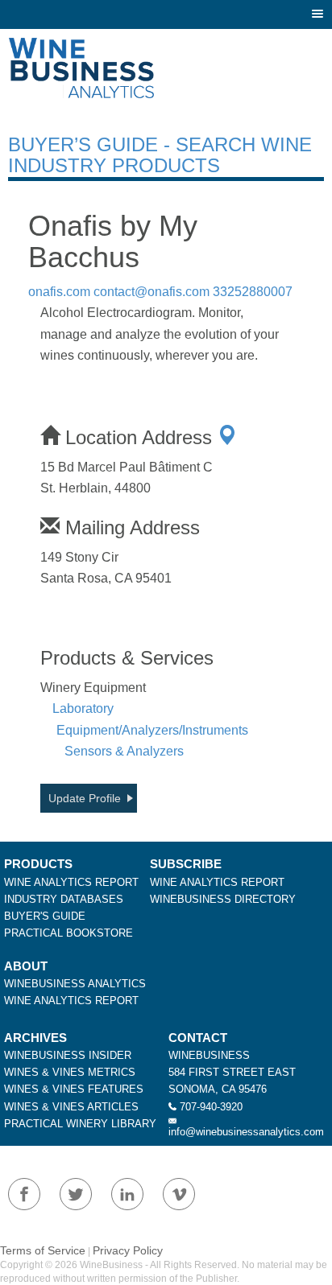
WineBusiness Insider (67, 1055)
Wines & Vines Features (73, 1089)
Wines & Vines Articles (71, 1107)
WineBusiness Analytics (75, 984)
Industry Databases (63, 899)
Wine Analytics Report (71, 882)
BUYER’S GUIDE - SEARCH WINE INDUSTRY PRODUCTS (160, 155)
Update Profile (84, 798)
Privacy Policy (128, 1250)
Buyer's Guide (44, 916)
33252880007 (253, 292)
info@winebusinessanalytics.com (246, 1132)
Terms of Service (42, 1250)
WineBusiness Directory (223, 899)
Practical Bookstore (68, 933)
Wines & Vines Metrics (69, 1072)
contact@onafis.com (151, 292)
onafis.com (59, 292)
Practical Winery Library (80, 1124)
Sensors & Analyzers (124, 751)
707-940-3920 (211, 1107)
